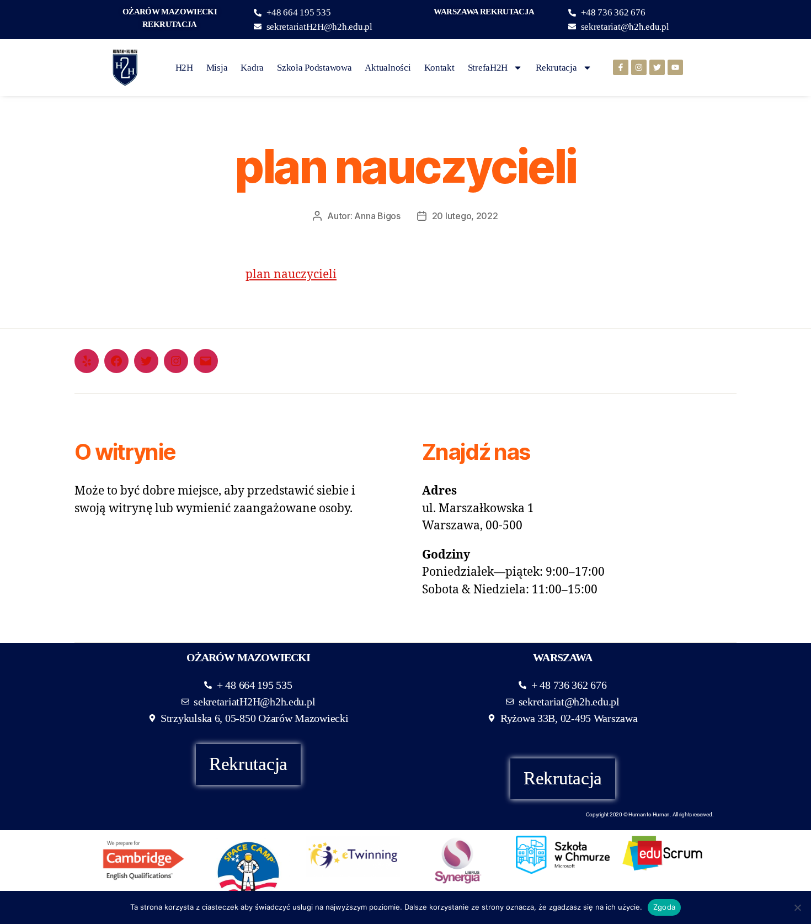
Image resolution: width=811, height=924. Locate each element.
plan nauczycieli (291, 274)
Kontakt (439, 67)
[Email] (206, 361)
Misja (217, 67)
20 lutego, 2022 (465, 215)
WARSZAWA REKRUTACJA (484, 11)
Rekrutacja (556, 67)
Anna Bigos (377, 215)
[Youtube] (675, 67)
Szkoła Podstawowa (314, 67)
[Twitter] (657, 67)
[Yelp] (86, 361)
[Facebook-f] (620, 67)
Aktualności (387, 67)
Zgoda (664, 906)
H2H (184, 67)
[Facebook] (116, 361)
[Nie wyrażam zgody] (797, 907)
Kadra (252, 67)
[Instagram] (639, 67)
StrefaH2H (488, 67)
